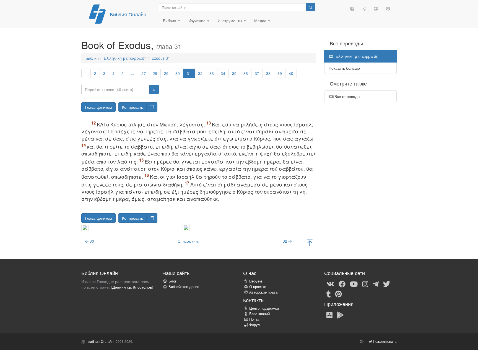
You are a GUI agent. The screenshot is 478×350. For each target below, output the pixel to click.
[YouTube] (354, 284)
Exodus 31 (161, 58)
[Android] (340, 315)
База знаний (259, 313)
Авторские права (263, 292)
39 (279, 73)
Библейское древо (183, 286)
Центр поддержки (264, 308)
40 (291, 73)
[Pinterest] (338, 294)
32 (200, 73)
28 (155, 73)
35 (234, 73)
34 (223, 73)
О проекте (257, 286)
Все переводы (346, 96)
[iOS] (329, 315)
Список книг (188, 241)
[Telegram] (376, 284)
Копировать (132, 107)
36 (245, 73)
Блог (172, 281)
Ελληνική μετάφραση (125, 58)
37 (257, 73)
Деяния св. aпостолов (132, 287)
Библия (92, 58)
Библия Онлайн (128, 14)
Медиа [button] (260, 20)
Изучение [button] (197, 20)
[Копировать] (151, 107)
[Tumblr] (328, 294)
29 (166, 73)
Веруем (255, 281)
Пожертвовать (384, 341)
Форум (254, 324)
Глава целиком (98, 107)
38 (268, 73)
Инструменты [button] (230, 20)
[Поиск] (310, 7)
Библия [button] (170, 20)
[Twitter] (386, 284)
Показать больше (344, 68)
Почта (254, 319)
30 (177, 73)
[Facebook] (342, 284)
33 (211, 73)
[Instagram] (365, 284)
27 (143, 73)
